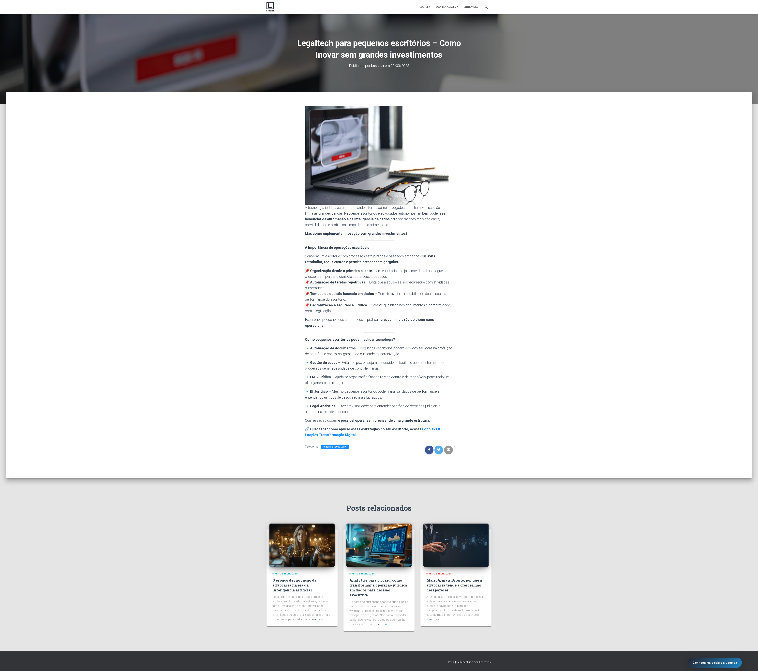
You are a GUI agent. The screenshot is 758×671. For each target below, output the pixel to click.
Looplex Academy (447, 7)
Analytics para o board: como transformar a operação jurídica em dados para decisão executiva (378, 588)
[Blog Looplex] (270, 7)
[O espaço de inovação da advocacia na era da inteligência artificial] (302, 545)
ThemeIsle (485, 662)
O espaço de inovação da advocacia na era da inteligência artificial (294, 585)
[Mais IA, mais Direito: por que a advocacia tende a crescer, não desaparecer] (456, 545)
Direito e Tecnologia (335, 447)
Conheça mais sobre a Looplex (715, 662)
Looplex (425, 7)
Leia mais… (318, 619)
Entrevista (471, 7)
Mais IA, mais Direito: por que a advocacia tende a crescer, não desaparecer (454, 585)
